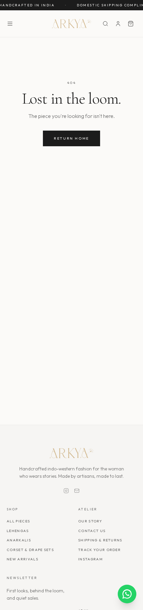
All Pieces (18, 521)
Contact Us (91, 530)
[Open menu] (10, 24)
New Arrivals (22, 559)
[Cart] (130, 23)
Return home (71, 138)
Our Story (90, 521)
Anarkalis (19, 540)
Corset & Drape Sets (30, 549)
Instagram (90, 559)
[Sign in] (118, 23)
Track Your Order (99, 549)
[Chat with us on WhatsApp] (127, 594)
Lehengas (18, 530)
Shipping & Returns (100, 540)
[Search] (105, 23)
